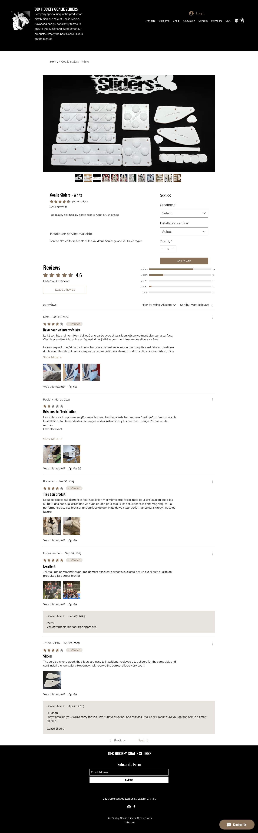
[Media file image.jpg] (52, 680)
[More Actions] (213, 317)
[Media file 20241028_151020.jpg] (91, 372)
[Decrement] (163, 248)
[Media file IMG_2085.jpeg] (52, 526)
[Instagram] (129, 806)
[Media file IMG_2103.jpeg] (71, 526)
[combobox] (184, 213)
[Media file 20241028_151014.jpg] (71, 372)
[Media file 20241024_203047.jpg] (52, 372)
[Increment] (173, 248)
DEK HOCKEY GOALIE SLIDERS (56, 9)
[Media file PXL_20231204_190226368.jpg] (71, 454)
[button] (242, 20)
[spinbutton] (168, 248)
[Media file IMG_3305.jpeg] (71, 590)
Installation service (175, 223)
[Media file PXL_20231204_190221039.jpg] (52, 454)
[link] (69, 201)
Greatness (168, 205)
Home (54, 61)
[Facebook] (134, 806)
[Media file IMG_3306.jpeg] (52, 590)
